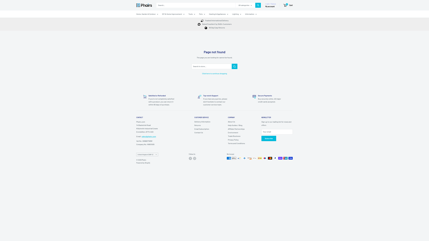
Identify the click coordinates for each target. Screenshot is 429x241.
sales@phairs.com (149, 136)
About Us (231, 122)
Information (249, 14)
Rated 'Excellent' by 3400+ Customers (217, 24)
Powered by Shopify (143, 163)
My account (270, 6)
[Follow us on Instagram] (194, 158)
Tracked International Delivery (217, 20)
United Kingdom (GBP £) (145, 154)
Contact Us (198, 132)
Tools (190, 14)
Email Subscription (201, 129)
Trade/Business (234, 136)
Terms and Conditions (236, 143)
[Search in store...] (234, 66)
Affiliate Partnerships (236, 129)
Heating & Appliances (217, 14)
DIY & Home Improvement (172, 14)
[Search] (258, 5)
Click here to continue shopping (214, 73)
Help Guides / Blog (235, 125)
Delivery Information (202, 122)
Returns (197, 125)
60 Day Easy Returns (217, 28)
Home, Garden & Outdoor (146, 14)
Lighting (235, 14)
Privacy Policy (233, 140)
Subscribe (269, 138)
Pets (201, 14)
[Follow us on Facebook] (190, 158)
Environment (233, 132)
